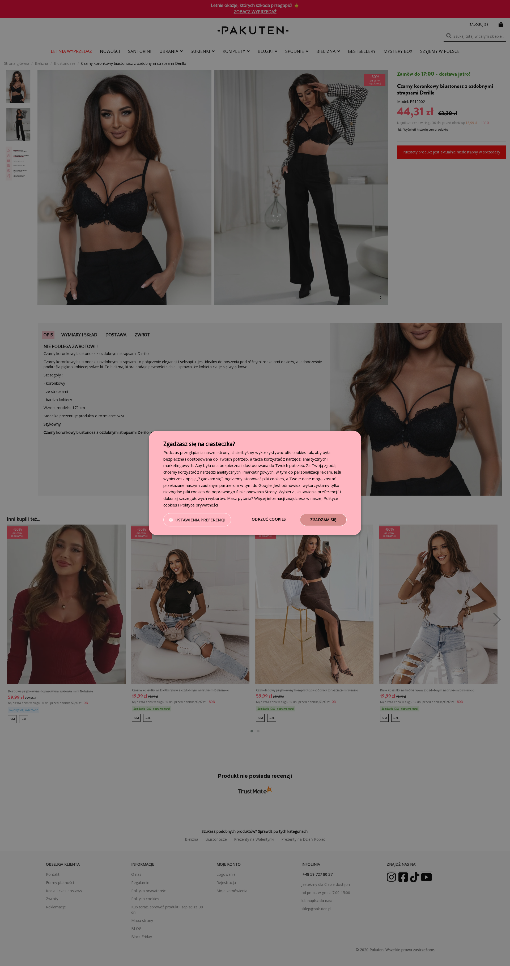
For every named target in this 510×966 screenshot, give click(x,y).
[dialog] (255, 483)
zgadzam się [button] (323, 519)
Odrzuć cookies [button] (269, 519)
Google (265, 485)
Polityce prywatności (199, 505)
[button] (197, 520)
